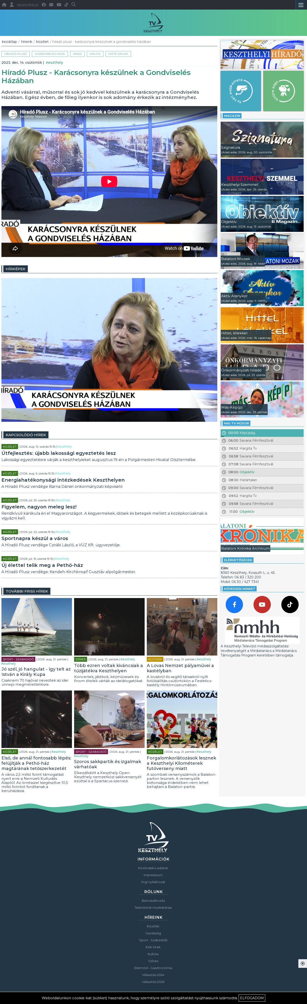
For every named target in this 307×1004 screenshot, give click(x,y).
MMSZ (77, 54)
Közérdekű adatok (153, 868)
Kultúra (155, 659)
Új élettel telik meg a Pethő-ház (42, 565)
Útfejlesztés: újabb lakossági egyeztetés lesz (58, 453)
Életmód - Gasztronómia (153, 968)
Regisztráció (27, 5)
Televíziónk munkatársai (153, 907)
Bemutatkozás (153, 900)
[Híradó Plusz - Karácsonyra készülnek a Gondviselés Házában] (109, 420)
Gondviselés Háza (50, 54)
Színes (81, 659)
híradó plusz (15, 54)
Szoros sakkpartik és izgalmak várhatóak (107, 764)
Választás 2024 (153, 975)
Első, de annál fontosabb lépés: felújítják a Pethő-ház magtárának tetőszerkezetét (36, 763)
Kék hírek (153, 947)
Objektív (247, 472)
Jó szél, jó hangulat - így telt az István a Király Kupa (36, 672)
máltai (95, 54)
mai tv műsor (236, 423)
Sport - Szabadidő (18, 659)
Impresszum (153, 875)
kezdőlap (9, 42)
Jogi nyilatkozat (153, 882)
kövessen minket (239, 589)
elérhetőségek (238, 560)
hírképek (15, 269)
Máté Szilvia (118, 54)
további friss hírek (27, 591)
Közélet (42, 42)
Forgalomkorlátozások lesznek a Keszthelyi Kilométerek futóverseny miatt (181, 763)
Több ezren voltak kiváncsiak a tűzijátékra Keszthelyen (108, 668)
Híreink (26, 42)
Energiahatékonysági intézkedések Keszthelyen (63, 480)
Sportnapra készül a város (34, 538)
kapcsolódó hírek (26, 435)
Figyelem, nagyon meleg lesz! (39, 507)
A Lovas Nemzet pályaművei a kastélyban (180, 668)
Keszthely (54, 62)
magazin (232, 116)
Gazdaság (153, 933)
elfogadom (252, 998)
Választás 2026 (153, 982)
